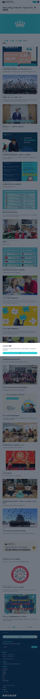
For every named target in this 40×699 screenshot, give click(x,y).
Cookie (4, 350)
